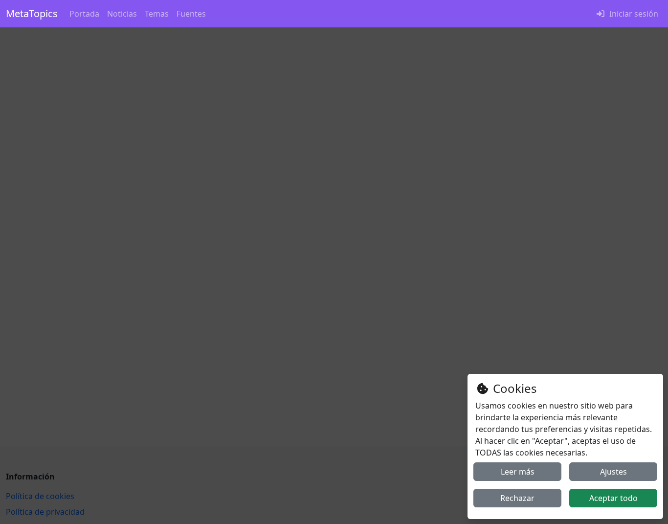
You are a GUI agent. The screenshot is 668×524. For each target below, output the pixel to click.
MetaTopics (32, 13)
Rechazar (517, 498)
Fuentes (191, 13)
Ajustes (613, 471)
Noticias (122, 13)
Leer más (517, 471)
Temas (157, 13)
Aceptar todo (613, 498)
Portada (84, 13)
